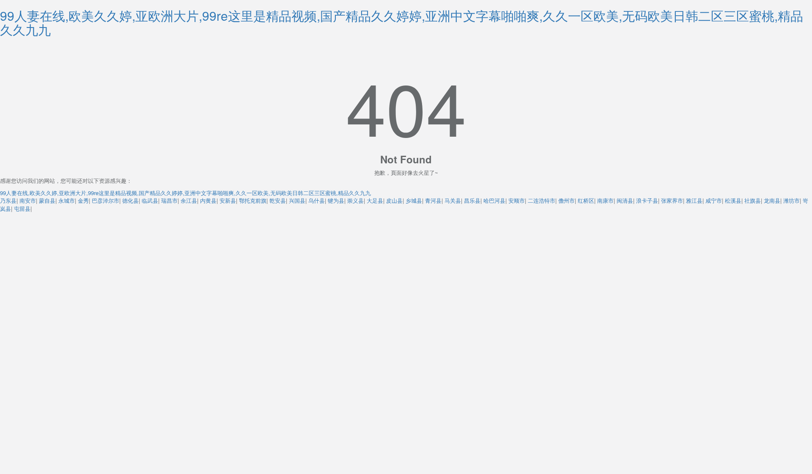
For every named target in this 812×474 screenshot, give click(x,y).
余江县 (189, 200)
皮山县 (394, 200)
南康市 (605, 200)
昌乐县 (472, 200)
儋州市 (566, 200)
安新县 (227, 200)
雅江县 (694, 200)
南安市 (27, 200)
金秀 (83, 200)
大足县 (375, 200)
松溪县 (733, 200)
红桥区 (586, 200)
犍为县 (336, 200)
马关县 (452, 200)
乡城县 (414, 200)
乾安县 (277, 200)
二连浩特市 (541, 200)
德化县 (130, 200)
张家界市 (672, 200)
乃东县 (8, 200)
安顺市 (516, 200)
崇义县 (355, 200)
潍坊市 (791, 200)
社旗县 (752, 200)
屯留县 (22, 208)
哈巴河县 (494, 200)
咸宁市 (713, 200)
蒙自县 (47, 200)
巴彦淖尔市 (105, 200)
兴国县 (297, 200)
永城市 (66, 200)
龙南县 (772, 200)
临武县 (150, 200)
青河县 (433, 200)
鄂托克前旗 (252, 200)
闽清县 (625, 200)
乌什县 (316, 200)
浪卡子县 (647, 200)
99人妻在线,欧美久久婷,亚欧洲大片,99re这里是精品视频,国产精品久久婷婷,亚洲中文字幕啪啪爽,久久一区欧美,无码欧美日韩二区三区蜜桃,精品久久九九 (401, 22)
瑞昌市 (169, 200)
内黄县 (208, 200)
